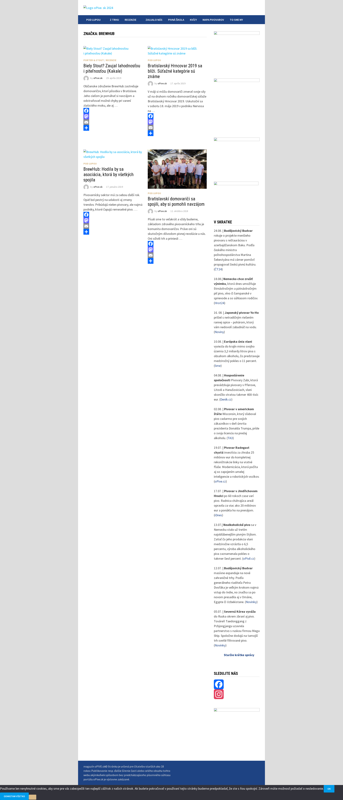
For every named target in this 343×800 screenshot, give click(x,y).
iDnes (218, 515)
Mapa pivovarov (213, 19)
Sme (218, 366)
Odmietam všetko (14, 796)
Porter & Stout (93, 60)
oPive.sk (98, 78)
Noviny (219, 332)
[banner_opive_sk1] (237, 50)
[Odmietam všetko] (32, 797)
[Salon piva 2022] (236, 196)
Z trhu (114, 19)
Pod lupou (93, 19)
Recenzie (130, 19)
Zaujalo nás (154, 19)
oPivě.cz (248, 558)
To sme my (236, 19)
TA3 (230, 438)
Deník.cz (225, 399)
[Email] (112, 122)
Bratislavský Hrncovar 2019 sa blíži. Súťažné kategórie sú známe (175, 71)
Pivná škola (176, 19)
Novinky (251, 602)
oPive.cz (220, 481)
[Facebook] (112, 111)
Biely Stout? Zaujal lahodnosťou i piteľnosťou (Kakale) (111, 68)
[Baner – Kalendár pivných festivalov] (237, 719)
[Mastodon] (112, 116)
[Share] (112, 128)
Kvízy (193, 19)
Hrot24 (219, 303)
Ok (329, 788)
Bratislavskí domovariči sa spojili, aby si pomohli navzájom (176, 201)
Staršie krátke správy (239, 655)
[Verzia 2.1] (237, 103)
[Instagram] (237, 694)
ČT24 (218, 269)
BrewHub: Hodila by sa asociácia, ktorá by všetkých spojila (108, 174)
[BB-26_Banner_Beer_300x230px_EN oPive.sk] (237, 155)
